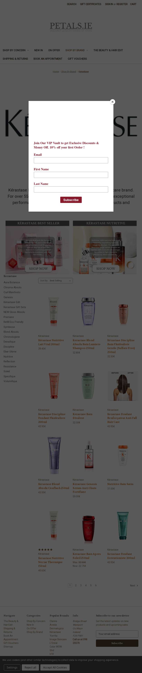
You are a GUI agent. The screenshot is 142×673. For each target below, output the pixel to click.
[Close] (112, 101)
